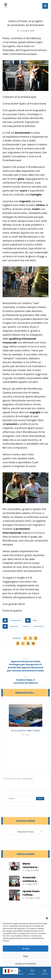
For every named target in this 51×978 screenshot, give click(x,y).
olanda (26, 626)
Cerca (40, 798)
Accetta (25, 948)
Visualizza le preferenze (25, 963)
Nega (25, 956)
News (35, 620)
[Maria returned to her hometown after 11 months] (14, 867)
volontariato (38, 626)
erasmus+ (14, 626)
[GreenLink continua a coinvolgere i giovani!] (14, 881)
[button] (47, 918)
